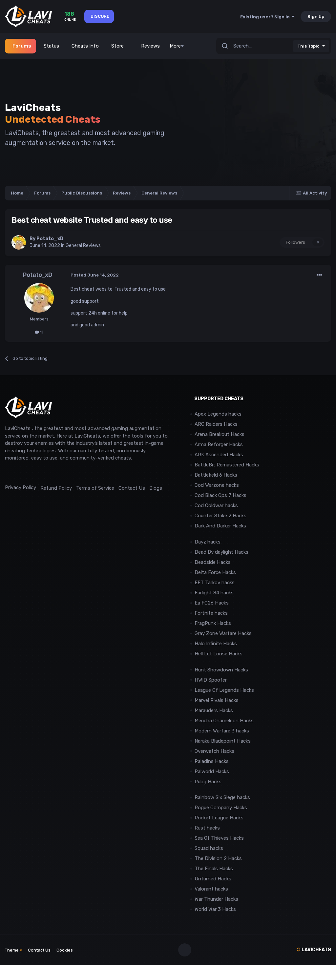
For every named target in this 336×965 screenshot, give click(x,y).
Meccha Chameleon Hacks (224, 721)
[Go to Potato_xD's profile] (18, 242)
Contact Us (131, 488)
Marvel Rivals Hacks (217, 700)
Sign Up (315, 16)
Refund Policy (56, 488)
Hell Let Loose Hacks (218, 654)
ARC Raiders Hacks (216, 424)
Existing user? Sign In (266, 16)
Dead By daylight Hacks (221, 552)
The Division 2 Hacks (218, 858)
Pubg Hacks (208, 782)
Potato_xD (49, 238)
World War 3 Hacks (215, 909)
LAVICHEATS (314, 950)
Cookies (64, 950)
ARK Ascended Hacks (219, 455)
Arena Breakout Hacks (219, 434)
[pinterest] (37, 473)
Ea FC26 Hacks (212, 603)
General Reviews (83, 245)
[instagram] (23, 473)
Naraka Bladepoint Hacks (223, 741)
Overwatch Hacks (214, 751)
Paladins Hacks (212, 761)
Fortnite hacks (211, 613)
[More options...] (319, 275)
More (175, 46)
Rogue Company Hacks (221, 808)
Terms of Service (95, 488)
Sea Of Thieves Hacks (219, 838)
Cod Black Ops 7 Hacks (220, 495)
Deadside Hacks (213, 562)
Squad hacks (209, 848)
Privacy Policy (20, 487)
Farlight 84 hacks (214, 593)
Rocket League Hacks (219, 818)
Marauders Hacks (214, 710)
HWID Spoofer (211, 680)
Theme (12, 950)
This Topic (308, 46)
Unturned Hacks (213, 879)
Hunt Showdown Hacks (221, 670)
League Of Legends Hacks (224, 690)
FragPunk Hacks (213, 623)
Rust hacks (207, 828)
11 (41, 332)
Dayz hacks (207, 542)
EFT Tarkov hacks (215, 582)
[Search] (224, 46)
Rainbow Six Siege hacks (222, 797)
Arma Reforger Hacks (219, 444)
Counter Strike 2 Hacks (220, 516)
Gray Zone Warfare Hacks (223, 633)
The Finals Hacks (214, 869)
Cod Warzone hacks (217, 485)
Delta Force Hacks (215, 572)
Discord (100, 16)
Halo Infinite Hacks (216, 644)
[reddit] (8, 473)
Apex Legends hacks (218, 414)
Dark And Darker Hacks (220, 526)
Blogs (155, 488)
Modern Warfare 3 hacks (222, 731)
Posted (95, 275)
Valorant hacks (211, 889)
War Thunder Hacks (216, 899)
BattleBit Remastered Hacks (227, 465)
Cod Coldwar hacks (216, 505)
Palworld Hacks (212, 771)
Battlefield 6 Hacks (216, 475)
